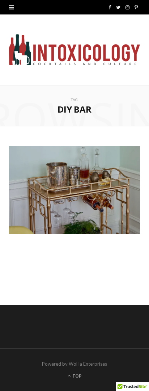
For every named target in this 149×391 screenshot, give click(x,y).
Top (76, 376)
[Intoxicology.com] (74, 49)
